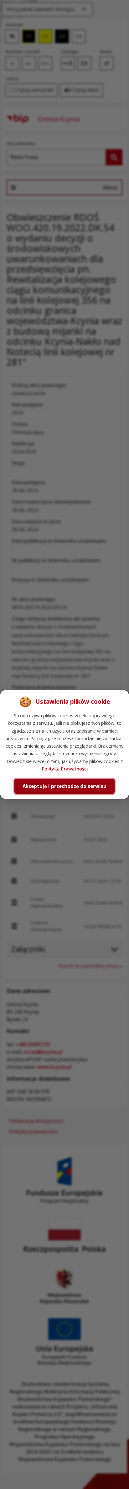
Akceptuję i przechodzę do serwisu (64, 786)
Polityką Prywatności (65, 768)
